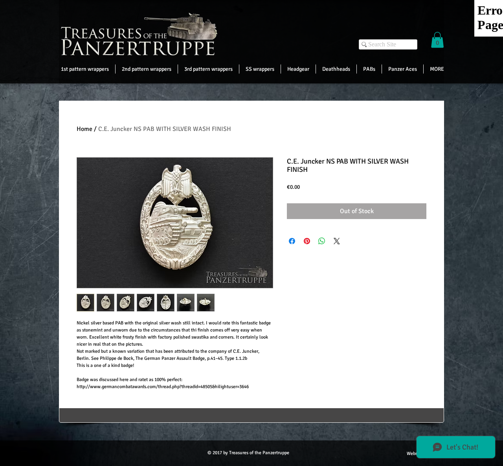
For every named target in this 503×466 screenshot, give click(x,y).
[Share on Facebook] (292, 241)
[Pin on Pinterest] (307, 241)
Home (84, 129)
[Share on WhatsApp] (322, 241)
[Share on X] (336, 241)
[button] (437, 40)
